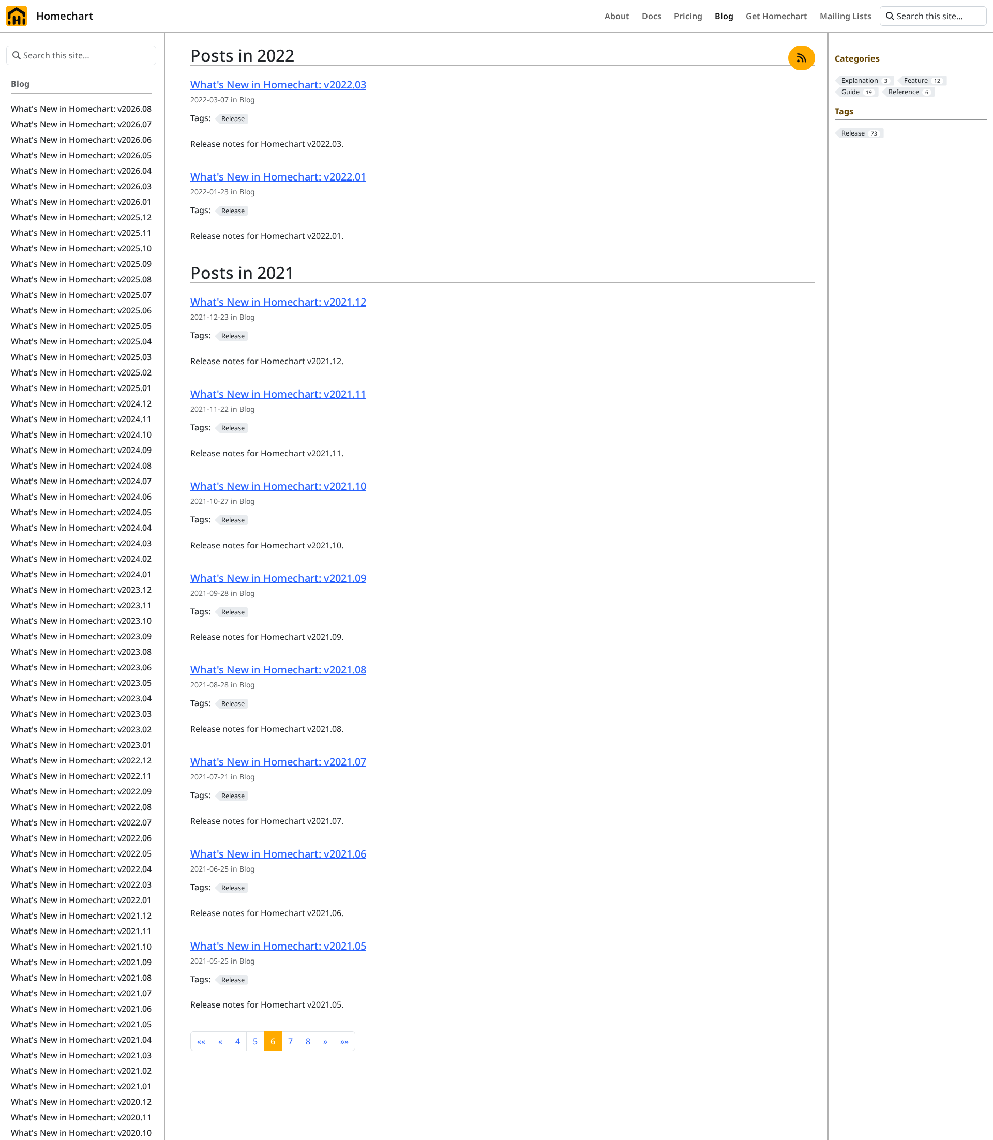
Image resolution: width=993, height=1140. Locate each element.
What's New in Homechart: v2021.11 (278, 394)
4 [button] (237, 1041)
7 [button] (290, 1041)
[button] (201, 1041)
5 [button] (255, 1041)
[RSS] (801, 58)
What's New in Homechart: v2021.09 (278, 578)
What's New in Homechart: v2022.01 (278, 177)
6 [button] (272, 1041)
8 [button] (308, 1041)
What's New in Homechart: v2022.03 (278, 85)
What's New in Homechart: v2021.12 (278, 302)
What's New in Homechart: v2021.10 (278, 486)
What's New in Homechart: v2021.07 (278, 762)
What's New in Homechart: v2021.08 (278, 670)
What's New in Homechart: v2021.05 (278, 946)
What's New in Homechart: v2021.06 (278, 854)
